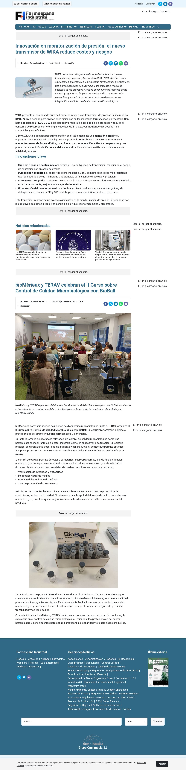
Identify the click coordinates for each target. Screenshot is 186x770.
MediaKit (139, 4)
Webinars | (22, 662)
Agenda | (46, 658)
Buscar (158, 721)
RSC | (99, 701)
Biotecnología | (126, 658)
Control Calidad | (110, 662)
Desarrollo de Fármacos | (82, 666)
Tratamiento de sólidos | (108, 709)
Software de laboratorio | (107, 705)
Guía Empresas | (49, 662)
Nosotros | (35, 666)
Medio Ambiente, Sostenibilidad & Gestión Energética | (98, 689)
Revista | (34, 662)
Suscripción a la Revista (58, 3)
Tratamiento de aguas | (81, 709)
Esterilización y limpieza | (82, 674)
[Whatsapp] (121, 63)
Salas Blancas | (111, 701)
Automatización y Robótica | (101, 658)
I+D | (133, 678)
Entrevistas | (59, 658)
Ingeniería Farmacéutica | (98, 682)
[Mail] (170, 4)
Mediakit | (22, 666)
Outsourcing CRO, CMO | (120, 697)
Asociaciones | (76, 658)
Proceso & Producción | (81, 701)
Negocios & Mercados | (104, 693)
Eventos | (102, 674)
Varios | (128, 709)
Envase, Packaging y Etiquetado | (86, 670)
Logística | (120, 682)
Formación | (122, 678)
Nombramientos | (129, 693)
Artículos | (34, 658)
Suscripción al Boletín (26, 3)
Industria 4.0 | (75, 682)
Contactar (150, 4)
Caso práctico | (76, 662)
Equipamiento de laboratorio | (123, 670)
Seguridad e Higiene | (80, 705)
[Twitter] (160, 4)
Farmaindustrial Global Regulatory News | (91, 678)
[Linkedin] (165, 4)
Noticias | (21, 658)
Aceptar (162, 764)
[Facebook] (105, 63)
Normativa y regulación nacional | (86, 697)
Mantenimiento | (77, 685)
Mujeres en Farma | (79, 693)
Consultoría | (93, 662)
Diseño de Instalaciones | (112, 666)
